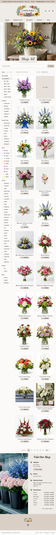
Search (51, 66)
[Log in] (49, 10)
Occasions (39, 20)
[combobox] (47, 72)
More (48, 20)
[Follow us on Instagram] (28, 525)
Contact (33, 1)
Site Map (52, 532)
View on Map (38, 469)
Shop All (7, 20)
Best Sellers (30, 20)
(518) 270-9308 (7, 1)
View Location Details (47, 508)
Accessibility (46, 532)
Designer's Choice (17, 20)
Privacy (41, 532)
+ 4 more (39, 484)
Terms (36, 532)
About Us (27, 1)
